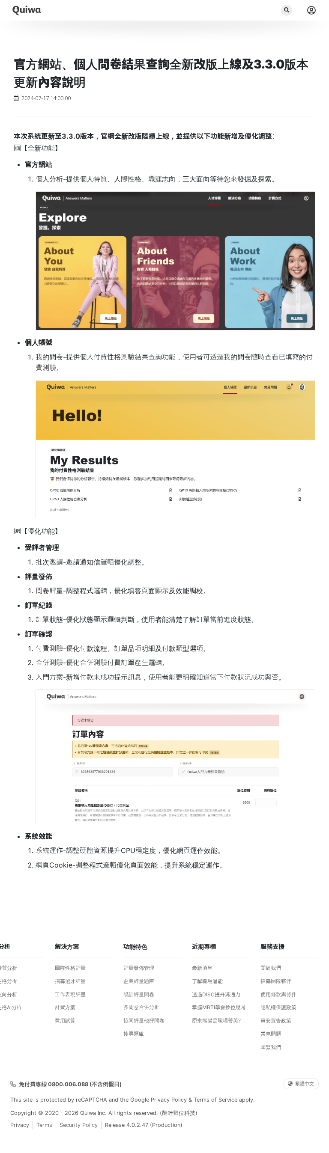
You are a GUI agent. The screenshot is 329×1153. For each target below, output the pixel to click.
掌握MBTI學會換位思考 (219, 1007)
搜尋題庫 (133, 1034)
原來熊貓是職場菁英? (216, 1020)
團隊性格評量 (70, 968)
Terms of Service (215, 1100)
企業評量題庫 (138, 981)
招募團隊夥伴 (275, 981)
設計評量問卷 (138, 994)
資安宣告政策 (275, 1020)
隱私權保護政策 (278, 1007)
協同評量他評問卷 (143, 1020)
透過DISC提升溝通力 (216, 994)
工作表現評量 (70, 994)
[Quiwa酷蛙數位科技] (26, 10)
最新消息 (202, 968)
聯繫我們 (270, 1047)
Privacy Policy (169, 1100)
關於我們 (270, 968)
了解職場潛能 (207, 981)
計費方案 (65, 1007)
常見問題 (270, 1034)
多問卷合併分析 (141, 1007)
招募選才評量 (70, 981)
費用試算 (65, 1020)
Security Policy (79, 1125)
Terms (44, 1125)
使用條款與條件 (278, 994)
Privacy (19, 1125)
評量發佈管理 (138, 968)
